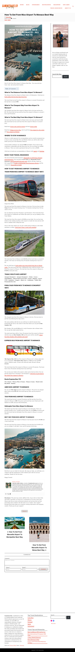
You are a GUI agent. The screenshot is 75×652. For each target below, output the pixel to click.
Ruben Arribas (8, 17)
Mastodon (53, 623)
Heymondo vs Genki (16, 164)
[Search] (68, 617)
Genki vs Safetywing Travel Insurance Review (26, 163)
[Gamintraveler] (10, 6)
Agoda (35, 151)
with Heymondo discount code (18, 161)
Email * (24, 567)
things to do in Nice (15, 130)
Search (65, 76)
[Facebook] (7, 494)
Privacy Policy (12, 645)
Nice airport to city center (37, 130)
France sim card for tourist (17, 126)
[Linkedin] (8, 494)
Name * (8, 567)
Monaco (25, 511)
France (6, 19)
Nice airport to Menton (13, 131)
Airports (9, 19)
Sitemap (22, 645)
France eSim (33, 126)
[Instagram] (5, 494)
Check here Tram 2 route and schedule (25, 227)
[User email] (10, 494)
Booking (42, 151)
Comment (7, 558)
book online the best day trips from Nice (16, 96)
